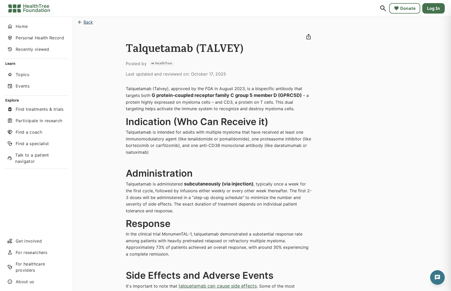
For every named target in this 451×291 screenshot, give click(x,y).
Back (88, 22)
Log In (433, 8)
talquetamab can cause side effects (218, 286)
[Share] (308, 37)
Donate (408, 8)
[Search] (383, 8)
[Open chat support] (437, 277)
